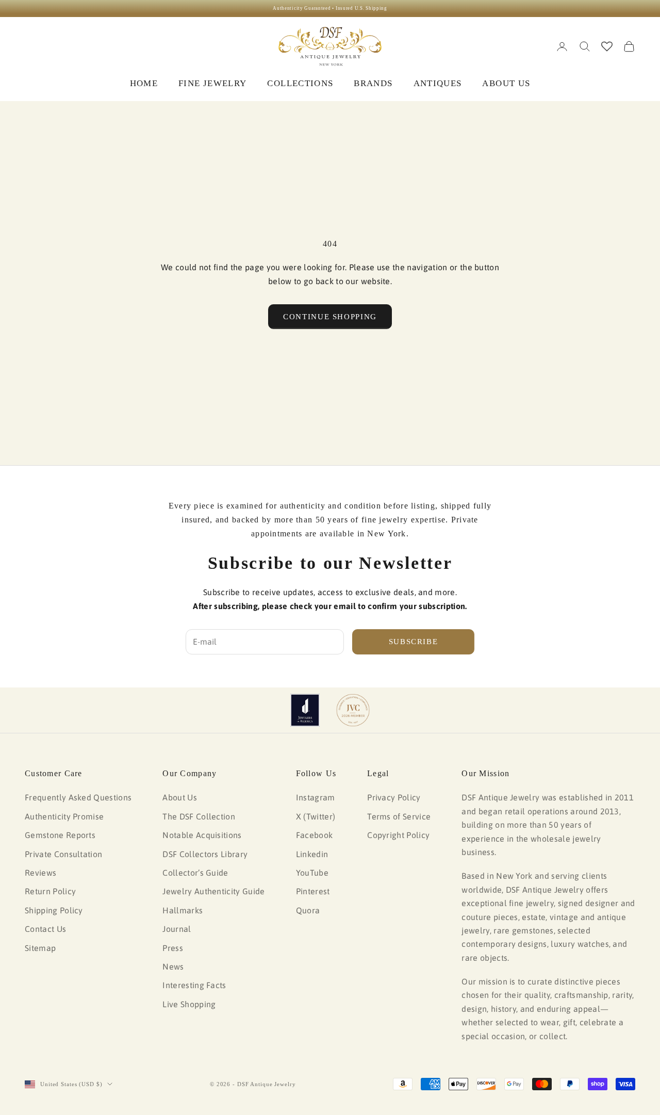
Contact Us (45, 928)
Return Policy (50, 891)
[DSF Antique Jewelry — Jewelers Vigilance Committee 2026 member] (353, 710)
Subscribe (413, 641)
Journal (176, 928)
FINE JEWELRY (212, 83)
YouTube (312, 872)
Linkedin (312, 854)
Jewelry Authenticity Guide (213, 891)
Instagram (315, 797)
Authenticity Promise (64, 816)
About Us (179, 797)
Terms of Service (399, 816)
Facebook (314, 835)
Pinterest (313, 891)
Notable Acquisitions (201, 835)
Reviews (40, 872)
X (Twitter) (316, 816)
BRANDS (373, 83)
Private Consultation (63, 854)
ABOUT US (506, 83)
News (173, 966)
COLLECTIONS (300, 83)
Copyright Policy (398, 835)
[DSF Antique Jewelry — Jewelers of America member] (305, 710)
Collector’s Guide (195, 872)
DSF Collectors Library (205, 854)
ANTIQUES (438, 83)
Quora (308, 910)
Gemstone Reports (60, 835)
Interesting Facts (194, 985)
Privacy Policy (393, 797)
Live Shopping (189, 1004)
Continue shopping (330, 317)
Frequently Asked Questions (78, 797)
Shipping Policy (54, 910)
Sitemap (40, 948)
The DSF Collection (198, 816)
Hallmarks (182, 910)
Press (172, 948)
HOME (144, 83)
